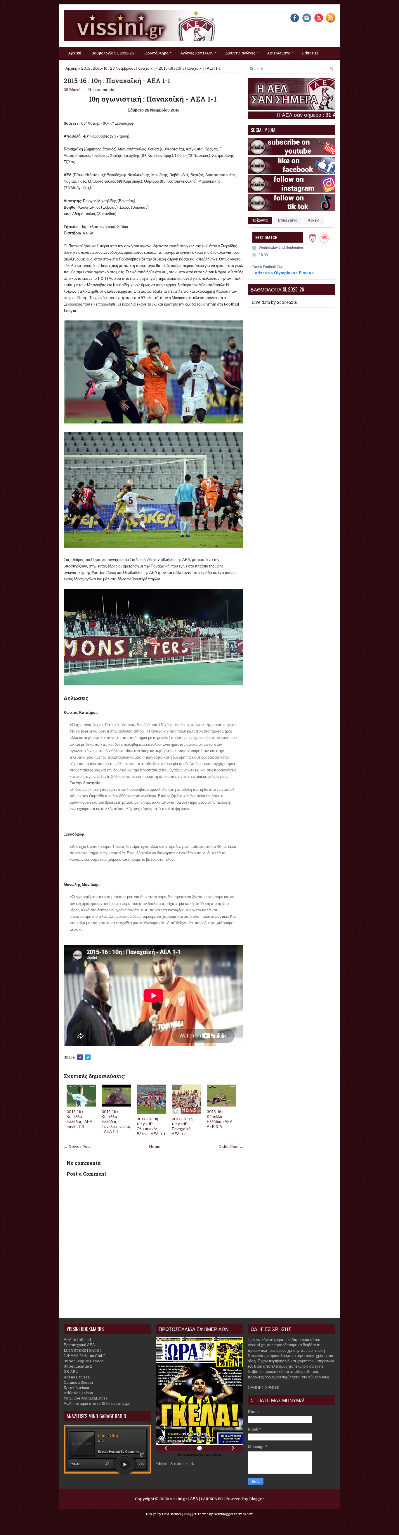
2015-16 (100, 68)
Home (154, 1146)
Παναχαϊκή (145, 68)
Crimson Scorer (79, 1382)
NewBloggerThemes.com (234, 1514)
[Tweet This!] (88, 1057)
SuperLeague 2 (78, 1366)
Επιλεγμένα (287, 220)
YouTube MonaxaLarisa (85, 1398)
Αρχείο (313, 220)
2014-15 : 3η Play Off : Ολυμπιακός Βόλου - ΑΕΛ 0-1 (151, 1126)
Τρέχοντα (260, 220)
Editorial (310, 53)
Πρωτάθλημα (157, 52)
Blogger (256, 1499)
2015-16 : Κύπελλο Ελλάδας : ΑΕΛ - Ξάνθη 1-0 (81, 1119)
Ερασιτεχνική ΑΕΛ (79, 1345)
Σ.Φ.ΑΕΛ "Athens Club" (84, 1356)
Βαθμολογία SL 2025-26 (112, 53)
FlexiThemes (171, 1514)
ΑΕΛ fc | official (77, 1339)
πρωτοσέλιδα (191, 1454)
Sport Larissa (76, 1387)
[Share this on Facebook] (80, 1057)
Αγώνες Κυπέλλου (198, 52)
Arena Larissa (77, 1377)
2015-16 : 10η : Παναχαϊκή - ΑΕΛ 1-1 (117, 80)
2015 (85, 68)
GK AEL (71, 1371)
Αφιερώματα (280, 52)
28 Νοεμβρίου (121, 68)
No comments (101, 90)
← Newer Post (77, 1146)
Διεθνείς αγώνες (241, 52)
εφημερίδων (213, 1454)
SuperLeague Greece (84, 1361)
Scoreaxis (287, 302)
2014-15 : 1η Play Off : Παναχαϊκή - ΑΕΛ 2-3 (182, 1126)
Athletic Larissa (78, 1393)
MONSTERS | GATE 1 (83, 1350)
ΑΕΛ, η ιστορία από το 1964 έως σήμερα (97, 1403)
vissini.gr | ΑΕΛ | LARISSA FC (196, 1499)
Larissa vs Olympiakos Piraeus (283, 272)
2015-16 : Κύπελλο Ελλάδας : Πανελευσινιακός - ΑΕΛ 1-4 (116, 1121)
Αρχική (74, 53)
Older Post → (230, 1146)
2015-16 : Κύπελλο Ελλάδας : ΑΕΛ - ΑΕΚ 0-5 (221, 1119)
